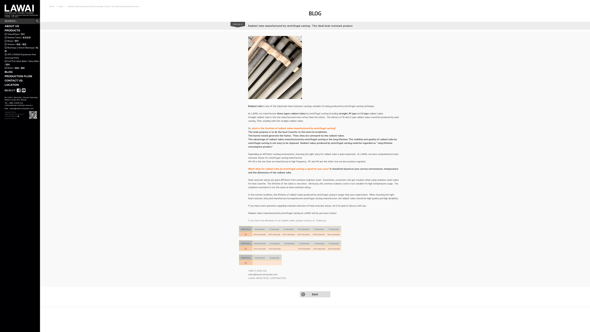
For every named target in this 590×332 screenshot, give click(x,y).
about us (12, 26)
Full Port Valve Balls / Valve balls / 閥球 (22, 63)
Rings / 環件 (13, 41)
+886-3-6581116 (19, 104)
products (12, 30)
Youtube (24, 90)
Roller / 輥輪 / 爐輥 (16, 68)
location (12, 84)
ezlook (14, 118)
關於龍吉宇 (10, 90)
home (51, 6)
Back (315, 294)
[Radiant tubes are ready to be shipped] (323, 70)
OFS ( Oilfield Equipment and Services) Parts (20, 56)
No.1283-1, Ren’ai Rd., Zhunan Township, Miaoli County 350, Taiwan (21, 98)
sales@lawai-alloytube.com (22, 108)
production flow (18, 76)
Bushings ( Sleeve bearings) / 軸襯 (21, 49)
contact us (14, 80)
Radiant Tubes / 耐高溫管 (19, 37)
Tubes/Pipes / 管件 (16, 34)
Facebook (18, 90)
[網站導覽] (18, 116)
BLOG (9, 71)
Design (7, 118)
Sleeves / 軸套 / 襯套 (16, 44)
